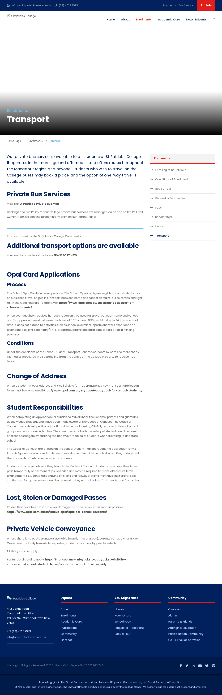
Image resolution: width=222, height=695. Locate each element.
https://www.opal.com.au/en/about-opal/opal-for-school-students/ (92, 390)
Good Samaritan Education (165, 682)
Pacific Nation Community (185, 634)
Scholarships (164, 217)
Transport (162, 236)
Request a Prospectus (170, 198)
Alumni (172, 616)
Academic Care (169, 19)
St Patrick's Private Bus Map (39, 204)
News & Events (196, 19)
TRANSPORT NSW (65, 255)
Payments (169, 5)
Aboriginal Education (182, 628)
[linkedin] (193, 665)
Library (119, 609)
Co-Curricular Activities (184, 640)
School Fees (122, 622)
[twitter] (206, 665)
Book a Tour (163, 189)
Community (69, 634)
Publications (69, 628)
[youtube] (200, 665)
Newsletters (122, 616)
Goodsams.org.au (134, 682)
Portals (206, 5)
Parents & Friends (180, 622)
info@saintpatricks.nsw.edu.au (26, 637)
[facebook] (181, 665)
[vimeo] (186, 665)
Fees (158, 208)
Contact (66, 640)
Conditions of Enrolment (171, 179)
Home (110, 19)
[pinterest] (213, 665)
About (125, 19)
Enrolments (144, 19)
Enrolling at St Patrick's (170, 170)
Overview (174, 609)
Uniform (160, 226)
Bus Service (186, 5)
